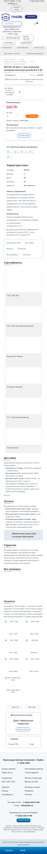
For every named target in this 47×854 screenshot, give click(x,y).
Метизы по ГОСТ (31, 782)
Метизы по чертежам (33, 778)
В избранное (10, 75)
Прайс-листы (7, 773)
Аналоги (26, 255)
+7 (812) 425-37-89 (31, 802)
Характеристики (13, 243)
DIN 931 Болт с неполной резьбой (14, 64)
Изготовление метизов (34, 769)
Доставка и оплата (32, 787)
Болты (32, 61)
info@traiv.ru (27, 805)
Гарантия (5, 787)
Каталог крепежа (8, 769)
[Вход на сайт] (7, 10)
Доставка (29, 243)
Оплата (9, 249)
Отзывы (5, 791)
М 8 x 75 (15, 707)
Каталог (21, 59)
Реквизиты (29, 791)
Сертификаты (7, 794)
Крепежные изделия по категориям (15, 61)
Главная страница (10, 59)
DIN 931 (27, 170)
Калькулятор (7, 778)
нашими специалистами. (34, 616)
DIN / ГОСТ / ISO (8, 782)
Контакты (28, 794)
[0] (35, 23)
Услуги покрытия (31, 773)
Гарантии (22, 249)
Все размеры (12, 255)
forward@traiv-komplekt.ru (30, 511)
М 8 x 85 (32, 707)
